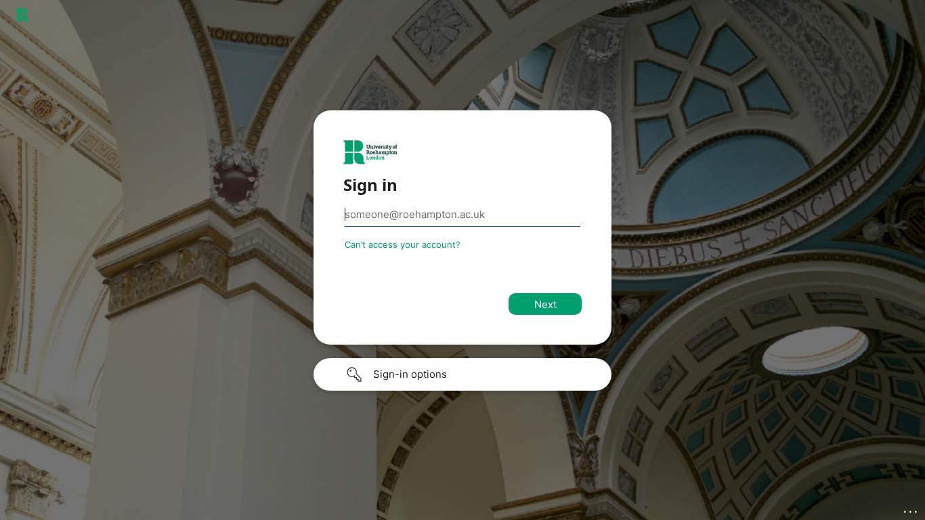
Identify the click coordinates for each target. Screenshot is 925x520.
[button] (462, 374)
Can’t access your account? (402, 244)
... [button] (911, 508)
